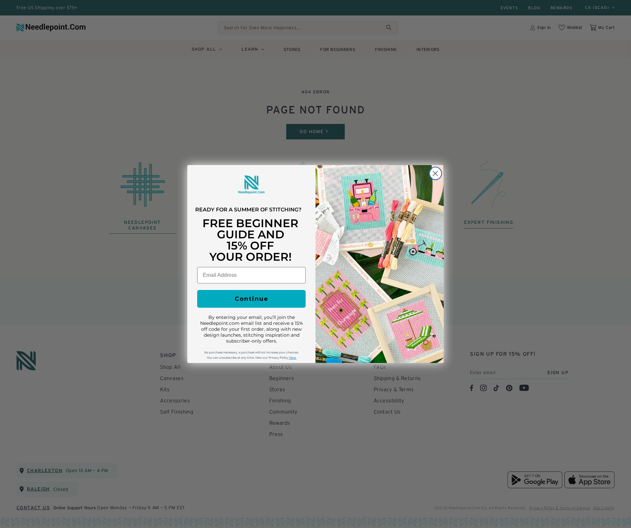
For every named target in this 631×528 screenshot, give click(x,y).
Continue (252, 298)
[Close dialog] (435, 173)
